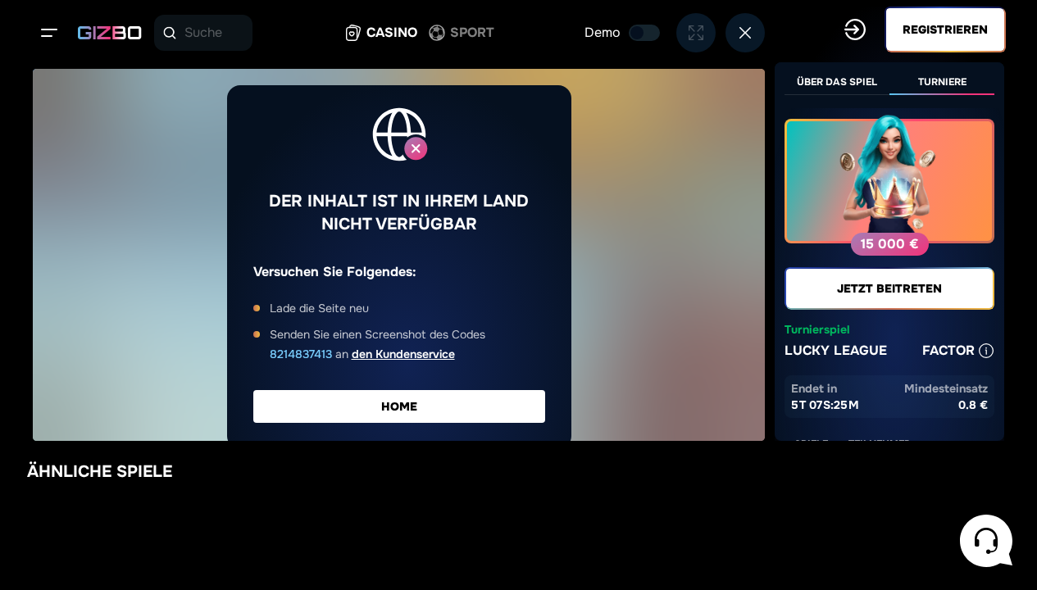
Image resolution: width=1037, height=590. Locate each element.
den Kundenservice (403, 354)
